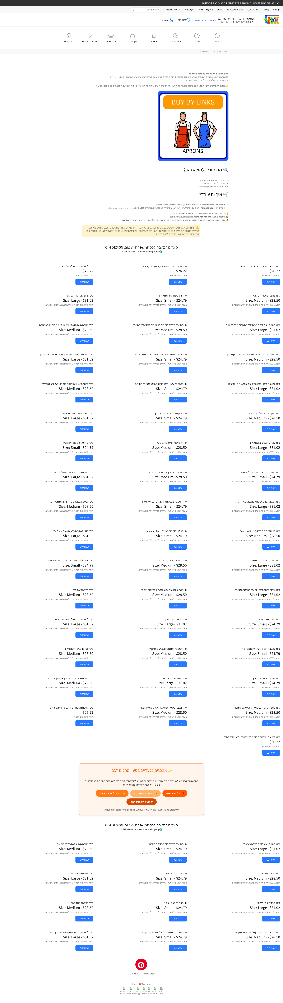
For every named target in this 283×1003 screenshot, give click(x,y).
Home (226, 51)
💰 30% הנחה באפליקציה (145, 793)
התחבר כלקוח (210, 20)
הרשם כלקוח (198, 20)
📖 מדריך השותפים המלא (141, 802)
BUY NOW (271, 282)
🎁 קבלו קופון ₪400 (175, 793)
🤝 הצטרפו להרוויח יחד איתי (112, 793)
